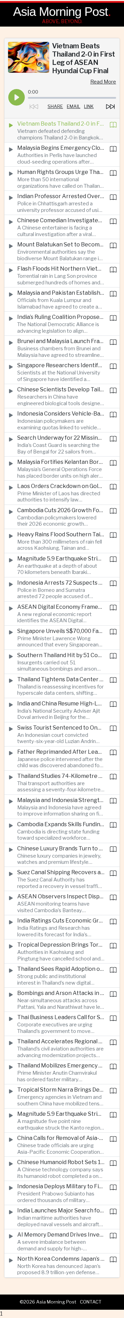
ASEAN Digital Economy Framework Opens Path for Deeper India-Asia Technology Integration (60, 607)
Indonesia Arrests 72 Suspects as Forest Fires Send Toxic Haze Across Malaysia (60, 582)
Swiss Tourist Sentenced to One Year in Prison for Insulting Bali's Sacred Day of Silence (60, 727)
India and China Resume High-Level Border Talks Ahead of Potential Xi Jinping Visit (60, 703)
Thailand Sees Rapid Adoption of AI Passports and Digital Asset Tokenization (60, 969)
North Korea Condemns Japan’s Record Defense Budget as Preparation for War (60, 1259)
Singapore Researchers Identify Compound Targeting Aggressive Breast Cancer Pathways (60, 365)
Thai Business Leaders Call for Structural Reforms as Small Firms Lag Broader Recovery (60, 1017)
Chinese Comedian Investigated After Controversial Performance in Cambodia (60, 220)
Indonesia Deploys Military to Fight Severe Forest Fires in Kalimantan (60, 1186)
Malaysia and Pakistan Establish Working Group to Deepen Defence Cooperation (60, 293)
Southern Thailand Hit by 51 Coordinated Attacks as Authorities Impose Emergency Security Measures (60, 655)
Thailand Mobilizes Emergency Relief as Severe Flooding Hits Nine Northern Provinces (60, 1065)
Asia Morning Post (60, 11)
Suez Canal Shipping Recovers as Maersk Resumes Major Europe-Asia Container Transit (60, 872)
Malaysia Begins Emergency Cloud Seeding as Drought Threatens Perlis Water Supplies (60, 148)
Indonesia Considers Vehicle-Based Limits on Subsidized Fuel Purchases (60, 413)
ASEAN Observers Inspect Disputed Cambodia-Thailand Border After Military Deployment (60, 896)
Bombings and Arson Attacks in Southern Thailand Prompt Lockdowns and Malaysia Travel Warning (60, 993)
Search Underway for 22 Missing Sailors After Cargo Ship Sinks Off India (60, 438)
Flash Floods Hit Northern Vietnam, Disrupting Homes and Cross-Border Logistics (60, 268)
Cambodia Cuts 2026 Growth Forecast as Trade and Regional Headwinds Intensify (60, 510)
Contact (91, 1302)
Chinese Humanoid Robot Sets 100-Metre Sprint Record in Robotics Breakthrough (60, 1162)
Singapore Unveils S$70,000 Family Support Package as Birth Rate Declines (60, 631)
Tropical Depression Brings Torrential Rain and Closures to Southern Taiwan (60, 944)
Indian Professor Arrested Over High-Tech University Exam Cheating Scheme (60, 196)
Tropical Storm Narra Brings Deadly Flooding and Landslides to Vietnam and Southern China (60, 1089)
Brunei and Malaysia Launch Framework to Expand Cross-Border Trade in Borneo (60, 341)
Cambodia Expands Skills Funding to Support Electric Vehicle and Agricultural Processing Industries (60, 824)
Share (55, 106)
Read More (103, 82)
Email (73, 106)
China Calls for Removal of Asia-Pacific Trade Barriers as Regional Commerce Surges (60, 1138)
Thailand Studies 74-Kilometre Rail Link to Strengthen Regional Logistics (60, 776)
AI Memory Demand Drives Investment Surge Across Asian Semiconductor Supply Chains (60, 1234)
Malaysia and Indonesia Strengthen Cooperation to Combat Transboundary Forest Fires (60, 800)
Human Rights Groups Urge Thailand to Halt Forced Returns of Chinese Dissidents (60, 172)
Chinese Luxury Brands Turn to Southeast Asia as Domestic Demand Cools (60, 848)
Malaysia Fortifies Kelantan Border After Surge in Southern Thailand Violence (60, 462)
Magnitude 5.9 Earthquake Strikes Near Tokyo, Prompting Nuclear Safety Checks (60, 1114)
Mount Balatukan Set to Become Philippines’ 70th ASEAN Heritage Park (60, 244)
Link (89, 106)
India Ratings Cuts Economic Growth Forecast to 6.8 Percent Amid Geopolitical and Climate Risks (60, 920)
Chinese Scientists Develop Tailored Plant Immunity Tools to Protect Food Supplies (60, 389)
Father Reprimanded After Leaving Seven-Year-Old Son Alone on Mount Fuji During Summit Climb (60, 752)
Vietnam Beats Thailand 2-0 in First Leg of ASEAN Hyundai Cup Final (60, 123)
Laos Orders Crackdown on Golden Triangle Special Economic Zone (60, 486)
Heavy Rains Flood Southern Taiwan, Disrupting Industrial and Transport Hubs (60, 534)
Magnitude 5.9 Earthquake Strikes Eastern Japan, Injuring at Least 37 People (60, 558)
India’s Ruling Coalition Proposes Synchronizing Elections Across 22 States (60, 317)
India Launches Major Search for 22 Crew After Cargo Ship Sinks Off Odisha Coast (60, 1210)
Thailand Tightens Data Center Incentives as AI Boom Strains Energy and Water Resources (60, 679)
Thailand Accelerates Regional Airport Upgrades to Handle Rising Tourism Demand (60, 1041)
